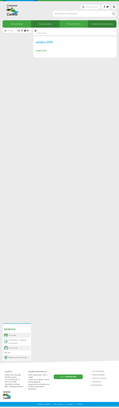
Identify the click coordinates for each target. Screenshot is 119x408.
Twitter (107, 6)
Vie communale (17, 24)
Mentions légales (43, 404)
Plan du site (58, 404)
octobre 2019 (41, 50)
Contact (69, 404)
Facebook (104, 6)
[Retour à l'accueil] (7, 398)
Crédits (79, 404)
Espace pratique (45, 24)
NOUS (68, 377)
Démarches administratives (102, 24)
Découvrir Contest (74, 24)
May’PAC (7, 353)
